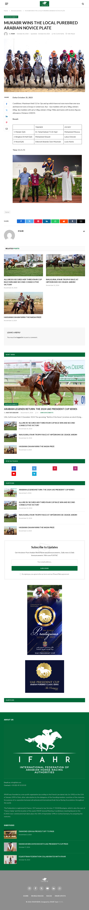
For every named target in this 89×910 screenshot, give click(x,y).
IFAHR (13, 34)
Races (49, 896)
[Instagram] (75, 468)
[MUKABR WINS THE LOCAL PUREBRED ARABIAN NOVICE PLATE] (44, 65)
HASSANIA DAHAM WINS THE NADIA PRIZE (22, 317)
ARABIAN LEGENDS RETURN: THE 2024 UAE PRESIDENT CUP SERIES (40, 409)
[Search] (82, 3)
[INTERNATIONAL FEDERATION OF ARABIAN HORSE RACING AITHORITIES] (44, 4)
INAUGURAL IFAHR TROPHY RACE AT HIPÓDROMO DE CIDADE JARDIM (62, 280)
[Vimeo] (34, 474)
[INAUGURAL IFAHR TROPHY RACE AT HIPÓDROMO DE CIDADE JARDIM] (65, 265)
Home (25, 896)
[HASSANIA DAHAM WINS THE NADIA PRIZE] (23, 303)
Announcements (11, 17)
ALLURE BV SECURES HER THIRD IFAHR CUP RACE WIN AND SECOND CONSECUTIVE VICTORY (23, 282)
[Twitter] (6, 110)
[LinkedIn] (6, 116)
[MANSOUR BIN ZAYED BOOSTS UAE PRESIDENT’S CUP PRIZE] (10, 847)
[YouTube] (14, 474)
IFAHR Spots (60, 896)
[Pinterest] (6, 122)
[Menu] (6, 3)
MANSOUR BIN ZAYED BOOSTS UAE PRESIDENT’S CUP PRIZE (43, 844)
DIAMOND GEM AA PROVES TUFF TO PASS (36, 831)
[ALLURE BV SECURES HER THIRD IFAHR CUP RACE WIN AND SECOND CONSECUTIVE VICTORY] (23, 265)
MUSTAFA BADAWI (12, 413)
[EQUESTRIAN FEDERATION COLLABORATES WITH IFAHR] (10, 859)
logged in (20, 337)
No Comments (59, 34)
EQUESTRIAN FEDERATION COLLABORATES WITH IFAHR (42, 856)
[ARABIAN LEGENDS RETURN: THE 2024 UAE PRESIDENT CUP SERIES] (44, 383)
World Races (37, 896)
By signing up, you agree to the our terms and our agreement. (45, 574)
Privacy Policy (57, 574)
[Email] (6, 128)
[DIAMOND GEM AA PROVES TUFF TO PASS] (10, 834)
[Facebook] (6, 104)
